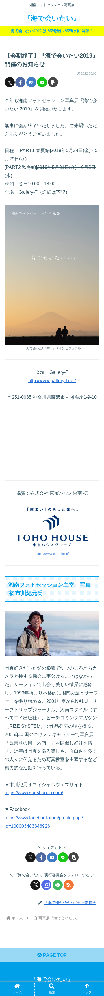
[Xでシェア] (10, 82)
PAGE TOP (54, 955)
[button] (53, 82)
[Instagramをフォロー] (46, 885)
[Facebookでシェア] (20, 82)
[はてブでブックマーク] (31, 82)
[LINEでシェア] (42, 82)
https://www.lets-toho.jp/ (52, 553)
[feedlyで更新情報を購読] (58, 885)
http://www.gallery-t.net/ (52, 380)
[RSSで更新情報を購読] (69, 885)
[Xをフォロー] (35, 885)
